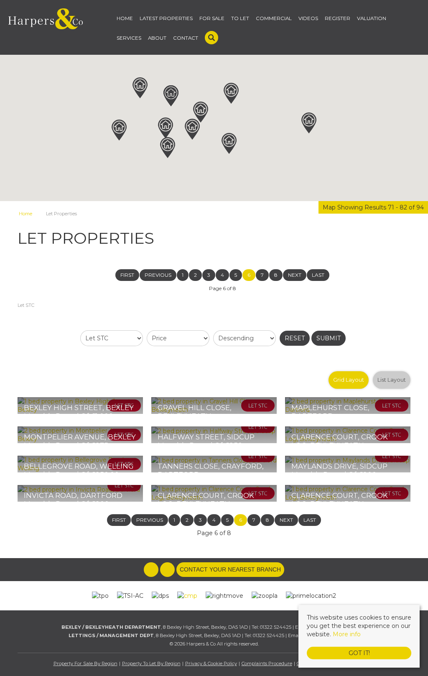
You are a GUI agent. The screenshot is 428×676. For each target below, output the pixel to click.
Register (337, 18)
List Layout (391, 380)
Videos (308, 18)
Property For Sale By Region (85, 663)
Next (294, 275)
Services (129, 38)
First (127, 275)
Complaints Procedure (267, 663)
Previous (158, 275)
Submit (328, 338)
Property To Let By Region (151, 663)
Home (125, 18)
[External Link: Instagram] (168, 570)
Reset (295, 338)
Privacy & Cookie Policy (211, 663)
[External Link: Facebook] (152, 570)
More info (347, 634)
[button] (192, 129)
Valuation (371, 18)
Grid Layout (348, 380)
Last (318, 275)
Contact (185, 38)
